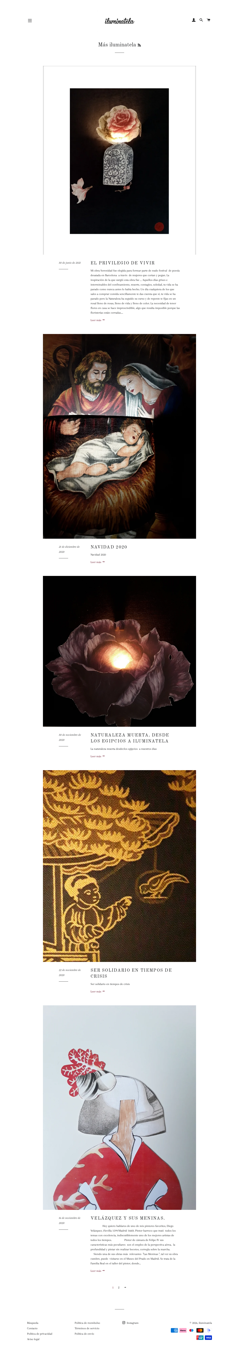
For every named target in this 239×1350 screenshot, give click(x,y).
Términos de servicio (87, 1328)
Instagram (132, 1323)
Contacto (32, 1328)
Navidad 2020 (109, 547)
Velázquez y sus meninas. (128, 1218)
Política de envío (84, 1333)
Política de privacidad (39, 1333)
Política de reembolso (87, 1323)
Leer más (96, 320)
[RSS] (139, 45)
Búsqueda (32, 1323)
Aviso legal (33, 1339)
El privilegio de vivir (123, 263)
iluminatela (205, 1323)
